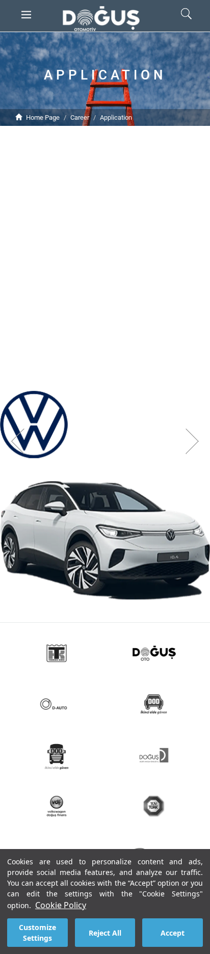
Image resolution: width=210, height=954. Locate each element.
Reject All (105, 933)
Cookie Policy (60, 905)
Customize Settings (37, 932)
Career (79, 117)
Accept (173, 933)
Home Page (43, 117)
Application (116, 117)
